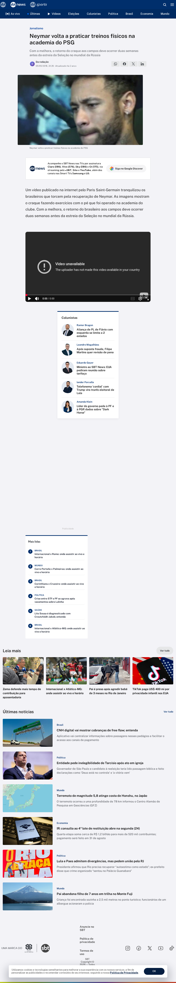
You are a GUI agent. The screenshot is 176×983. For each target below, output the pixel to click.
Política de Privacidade (124, 972)
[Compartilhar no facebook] (124, 64)
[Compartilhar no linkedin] (142, 64)
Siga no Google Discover (129, 168)
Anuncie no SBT (87, 928)
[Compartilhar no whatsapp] (115, 64)
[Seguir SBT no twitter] (149, 948)
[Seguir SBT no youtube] (160, 948)
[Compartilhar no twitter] (133, 64)
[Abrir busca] (164, 4)
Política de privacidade (87, 940)
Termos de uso (86, 952)
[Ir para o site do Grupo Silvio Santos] (19, 948)
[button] (23, 681)
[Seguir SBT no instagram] (127, 948)
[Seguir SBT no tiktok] (171, 948)
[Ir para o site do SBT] (45, 948)
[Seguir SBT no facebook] (138, 948)
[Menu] (172, 4)
